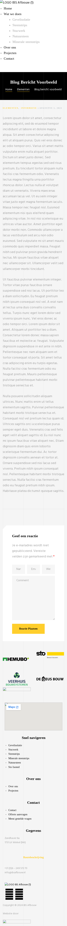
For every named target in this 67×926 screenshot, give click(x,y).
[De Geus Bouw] (50, 685)
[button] (33, 857)
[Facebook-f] (19, 895)
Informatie (29, 108)
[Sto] (50, 661)
